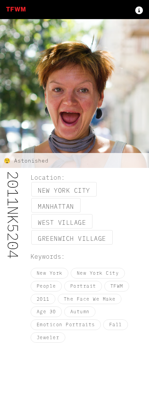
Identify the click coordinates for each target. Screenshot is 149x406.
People (46, 286)
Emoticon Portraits (66, 324)
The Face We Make (90, 299)
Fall (115, 324)
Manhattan (56, 206)
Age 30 (46, 311)
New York (50, 273)
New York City (64, 190)
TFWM (16, 9)
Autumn (80, 311)
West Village (62, 222)
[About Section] (139, 9)
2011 (43, 299)
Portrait (83, 286)
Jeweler (48, 337)
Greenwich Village (72, 238)
